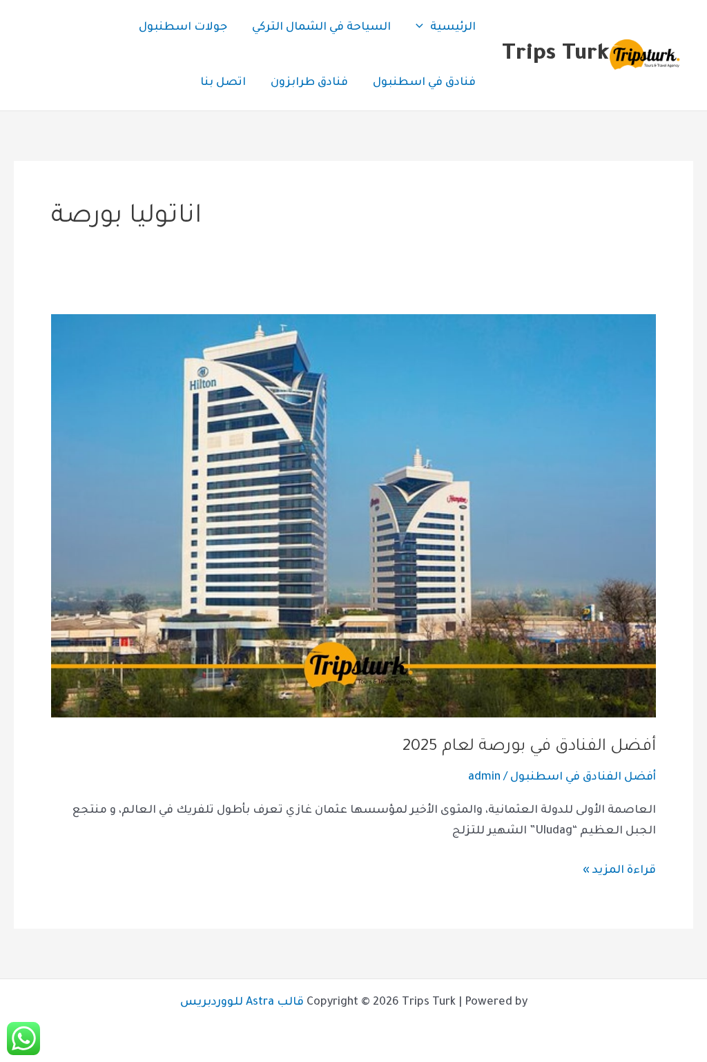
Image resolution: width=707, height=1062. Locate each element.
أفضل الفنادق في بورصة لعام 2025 (529, 747)
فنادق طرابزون (309, 83)
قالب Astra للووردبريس (242, 1002)
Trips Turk (556, 55)
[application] (423, 27)
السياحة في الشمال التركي (321, 27)
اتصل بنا (223, 83)
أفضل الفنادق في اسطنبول (583, 777)
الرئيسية (453, 27)
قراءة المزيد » (619, 869)
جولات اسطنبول (183, 27)
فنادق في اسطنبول (424, 83)
